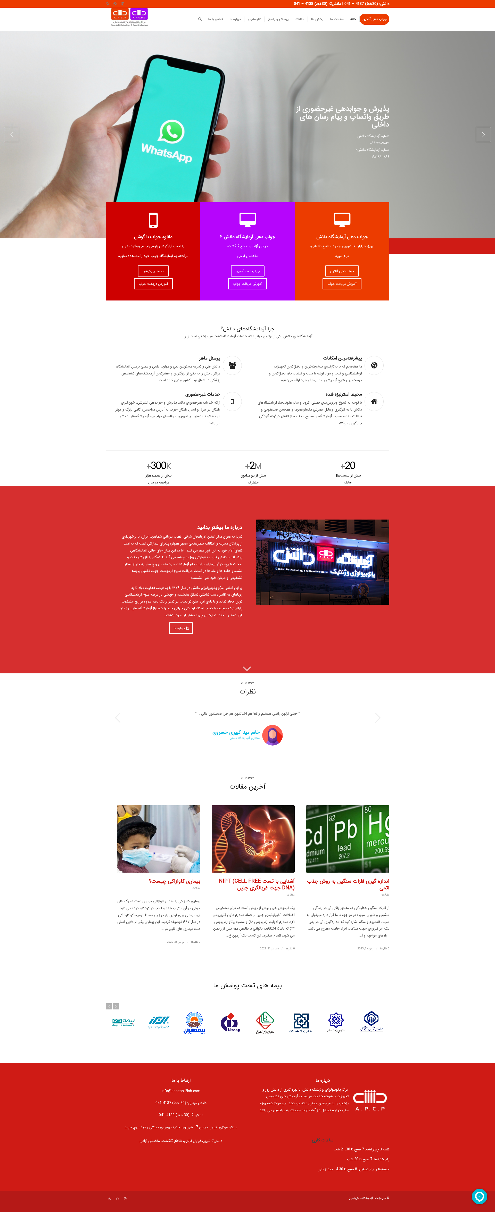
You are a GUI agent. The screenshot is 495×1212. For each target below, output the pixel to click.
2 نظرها (290, 958)
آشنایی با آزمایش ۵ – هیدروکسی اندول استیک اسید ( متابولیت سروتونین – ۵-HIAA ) (354, 897)
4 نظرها (384, 965)
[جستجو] (200, 19)
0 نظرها (195, 958)
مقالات (385, 911)
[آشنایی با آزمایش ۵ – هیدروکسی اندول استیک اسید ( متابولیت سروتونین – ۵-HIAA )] (347, 848)
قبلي (11, 134)
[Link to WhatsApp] (115, 4)
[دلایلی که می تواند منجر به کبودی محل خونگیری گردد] (253, 848)
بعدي (483, 134)
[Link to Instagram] (123, 4)
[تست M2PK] (158, 848)
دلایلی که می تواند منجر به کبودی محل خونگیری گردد (254, 894)
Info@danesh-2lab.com (181, 1107)
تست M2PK (186, 891)
